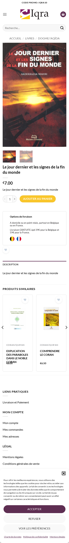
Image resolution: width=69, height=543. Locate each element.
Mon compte (10, 422)
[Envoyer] (62, 27)
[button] (63, 473)
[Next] (61, 94)
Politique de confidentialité (35, 536)
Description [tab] (10, 264)
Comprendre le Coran (50, 352)
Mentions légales (57, 536)
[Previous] (8, 94)
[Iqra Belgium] (34, 14)
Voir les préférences (34, 528)
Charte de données (12, 536)
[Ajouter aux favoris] (6, 249)
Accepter (34, 509)
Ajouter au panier (37, 198)
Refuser (34, 518)
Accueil (15, 38)
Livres (29, 38)
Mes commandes (13, 429)
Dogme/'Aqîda (49, 38)
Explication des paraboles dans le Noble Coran (17, 356)
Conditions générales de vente (21, 463)
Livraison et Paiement (16, 402)
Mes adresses (11, 436)
